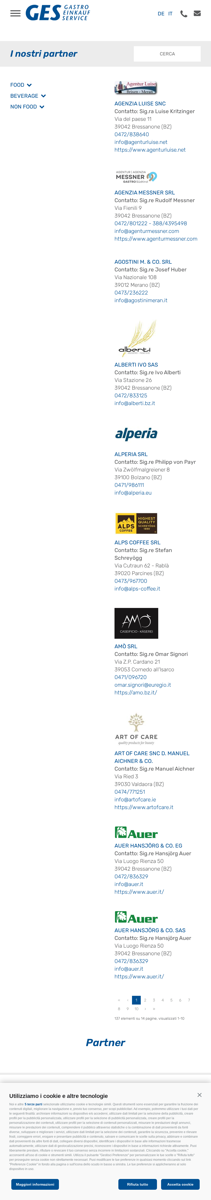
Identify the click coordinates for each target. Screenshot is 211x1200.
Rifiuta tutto (137, 1184)
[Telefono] (183, 14)
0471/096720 (131, 677)
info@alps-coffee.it (137, 588)
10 (136, 1009)
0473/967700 (131, 581)
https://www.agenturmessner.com (156, 238)
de (161, 14)
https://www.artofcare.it (144, 807)
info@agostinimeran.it (141, 300)
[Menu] (15, 13)
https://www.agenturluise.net (150, 149)
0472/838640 (132, 134)
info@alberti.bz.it (135, 403)
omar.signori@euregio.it (143, 685)
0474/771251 (130, 792)
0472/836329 (131, 876)
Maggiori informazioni (35, 1184)
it (170, 14)
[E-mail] (195, 13)
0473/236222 (131, 292)
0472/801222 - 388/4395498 (151, 223)
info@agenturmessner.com (147, 231)
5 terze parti (33, 1104)
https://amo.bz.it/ (136, 692)
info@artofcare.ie (135, 799)
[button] (199, 1095)
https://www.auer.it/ (139, 892)
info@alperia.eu (133, 492)
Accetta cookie (180, 1184)
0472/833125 (131, 395)
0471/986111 (129, 485)
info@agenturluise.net (141, 142)
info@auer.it (129, 884)
